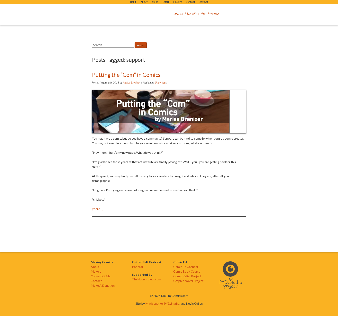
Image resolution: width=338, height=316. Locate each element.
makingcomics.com (146, 13)
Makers (96, 271)
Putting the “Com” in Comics (126, 74)
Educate (177, 2)
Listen (166, 2)
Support (190, 2)
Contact (204, 2)
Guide (155, 2)
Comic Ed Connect (185, 266)
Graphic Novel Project (188, 281)
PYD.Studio (171, 303)
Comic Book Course (186, 271)
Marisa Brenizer (131, 82)
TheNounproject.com (146, 279)
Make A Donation (103, 285)
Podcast (137, 266)
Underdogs (160, 82)
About (144, 2)
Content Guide (100, 276)
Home (133, 2)
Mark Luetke (154, 303)
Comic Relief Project (187, 276)
